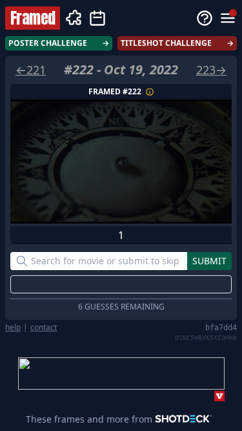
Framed (32, 18)
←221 (30, 70)
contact (43, 327)
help (13, 327)
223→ (211, 70)
